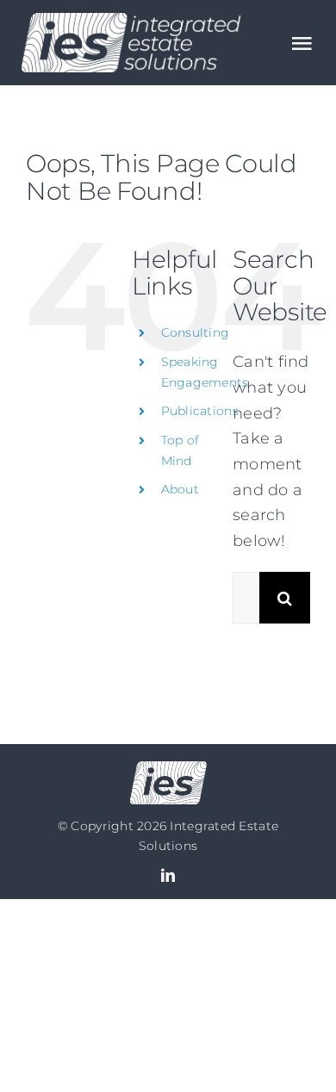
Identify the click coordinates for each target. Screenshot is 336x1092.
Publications (200, 411)
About (180, 489)
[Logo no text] (168, 769)
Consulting (195, 332)
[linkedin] (168, 875)
